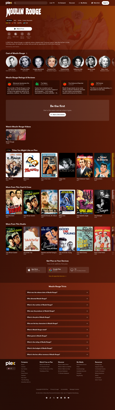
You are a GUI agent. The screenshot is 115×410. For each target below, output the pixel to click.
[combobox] (31, 2)
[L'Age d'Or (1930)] (67, 167)
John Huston (15, 46)
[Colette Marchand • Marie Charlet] (38, 64)
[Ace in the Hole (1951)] (49, 167)
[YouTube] (68, 398)
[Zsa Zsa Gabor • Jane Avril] (25, 64)
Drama (24, 20)
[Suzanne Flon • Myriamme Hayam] (51, 64)
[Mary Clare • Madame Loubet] (105, 64)
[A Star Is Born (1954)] (102, 167)
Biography (29, 20)
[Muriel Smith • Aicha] (91, 64)
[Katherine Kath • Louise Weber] (78, 64)
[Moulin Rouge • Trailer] (16, 136)
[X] (54, 398)
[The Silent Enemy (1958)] (85, 241)
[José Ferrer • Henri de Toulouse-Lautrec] (12, 64)
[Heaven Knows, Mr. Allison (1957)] (49, 204)
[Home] (9, 3)
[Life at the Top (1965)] (32, 241)
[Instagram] (46, 398)
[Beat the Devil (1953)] (14, 204)
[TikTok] (50, 398)
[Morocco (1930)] (32, 167)
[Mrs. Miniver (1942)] (14, 167)
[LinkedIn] (65, 398)
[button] (28, 35)
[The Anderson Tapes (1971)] (85, 167)
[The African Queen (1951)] (32, 204)
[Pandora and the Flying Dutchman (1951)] (49, 241)
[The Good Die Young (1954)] (67, 241)
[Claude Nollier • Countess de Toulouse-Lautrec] (65, 64)
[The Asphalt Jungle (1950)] (85, 204)
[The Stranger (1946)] (102, 204)
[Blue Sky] (57, 398)
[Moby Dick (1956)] (67, 204)
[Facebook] (61, 398)
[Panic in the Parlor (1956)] (102, 241)
